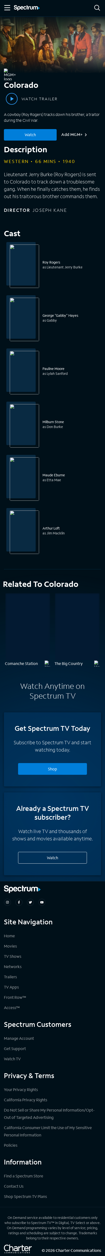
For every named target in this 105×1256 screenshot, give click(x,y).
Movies (10, 946)
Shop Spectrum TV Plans (25, 1196)
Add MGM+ (72, 134)
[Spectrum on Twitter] (30, 902)
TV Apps (11, 987)
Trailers (10, 976)
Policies (10, 1145)
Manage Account (19, 1038)
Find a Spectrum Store (23, 1175)
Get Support (15, 1048)
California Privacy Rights (25, 1099)
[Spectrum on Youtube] (41, 902)
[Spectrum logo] (27, 8)
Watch (30, 134)
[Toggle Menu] (7, 8)
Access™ (12, 1007)
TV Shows (12, 956)
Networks (12, 966)
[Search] (97, 8)
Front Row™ (15, 997)
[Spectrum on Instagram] (7, 902)
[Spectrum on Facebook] (18, 902)
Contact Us (13, 1186)
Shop (52, 768)
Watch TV (12, 1058)
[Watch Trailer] (12, 99)
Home (9, 935)
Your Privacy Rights (21, 1089)
